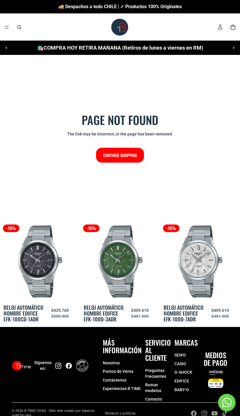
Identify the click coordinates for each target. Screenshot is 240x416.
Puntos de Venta (118, 371)
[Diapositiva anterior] (6, 47)
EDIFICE (181, 381)
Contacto (153, 399)
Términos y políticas (120, 413)
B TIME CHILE (35, 411)
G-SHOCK (183, 372)
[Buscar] (19, 27)
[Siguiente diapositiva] (233, 47)
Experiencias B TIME (122, 388)
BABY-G (181, 389)
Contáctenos (114, 380)
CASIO (180, 363)
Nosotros (111, 363)
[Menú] (6, 27)
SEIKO (180, 355)
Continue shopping (120, 155)
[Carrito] (233, 27)
